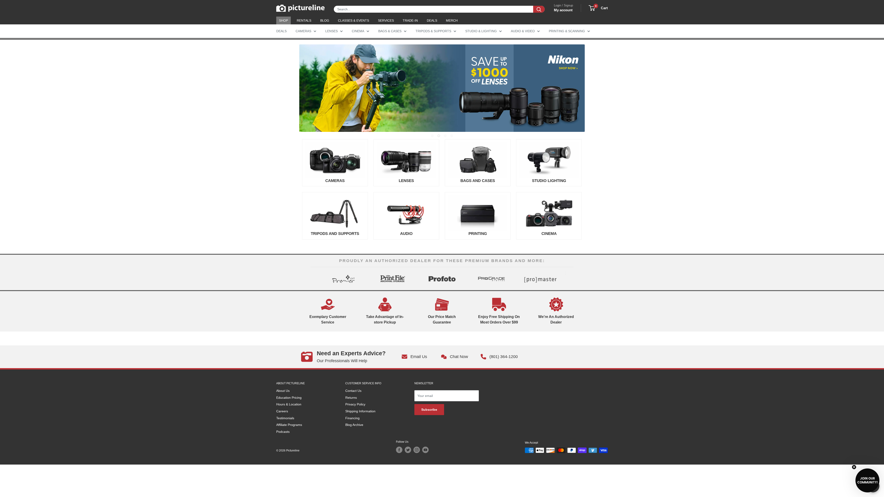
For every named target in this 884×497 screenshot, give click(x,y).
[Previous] (314, 278)
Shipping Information (360, 411)
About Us (283, 391)
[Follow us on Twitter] (408, 450)
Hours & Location (288, 404)
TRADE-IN (410, 20)
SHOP (283, 20)
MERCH (452, 20)
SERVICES (386, 20)
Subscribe (429, 409)
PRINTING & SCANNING (567, 31)
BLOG (324, 20)
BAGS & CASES (389, 31)
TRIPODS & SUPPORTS (433, 31)
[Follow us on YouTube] (425, 450)
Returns (351, 397)
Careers (282, 411)
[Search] (539, 9)
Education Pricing (289, 397)
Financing (352, 418)
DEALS (432, 20)
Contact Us (353, 391)
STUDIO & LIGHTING (481, 31)
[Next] (569, 278)
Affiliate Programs (289, 425)
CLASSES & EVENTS (353, 20)
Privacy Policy (355, 404)
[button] (867, 480)
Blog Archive (354, 425)
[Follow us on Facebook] (399, 450)
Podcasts (283, 431)
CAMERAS (303, 31)
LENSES (331, 31)
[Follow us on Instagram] (416, 450)
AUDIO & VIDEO (523, 31)
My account (563, 10)
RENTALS (304, 20)
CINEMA (358, 31)
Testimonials (285, 418)
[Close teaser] (854, 467)
